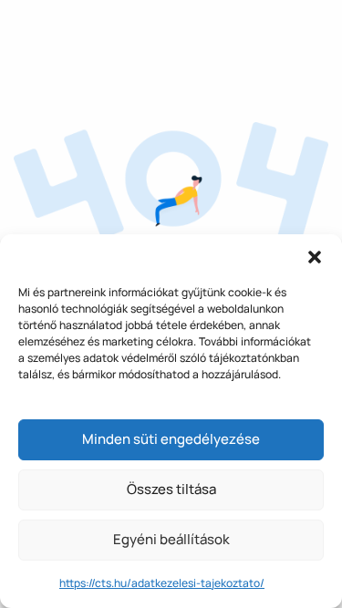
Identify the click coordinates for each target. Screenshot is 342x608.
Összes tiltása (171, 489)
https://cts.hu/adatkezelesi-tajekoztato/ (161, 583)
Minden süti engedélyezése (171, 438)
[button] (315, 257)
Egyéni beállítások (171, 539)
